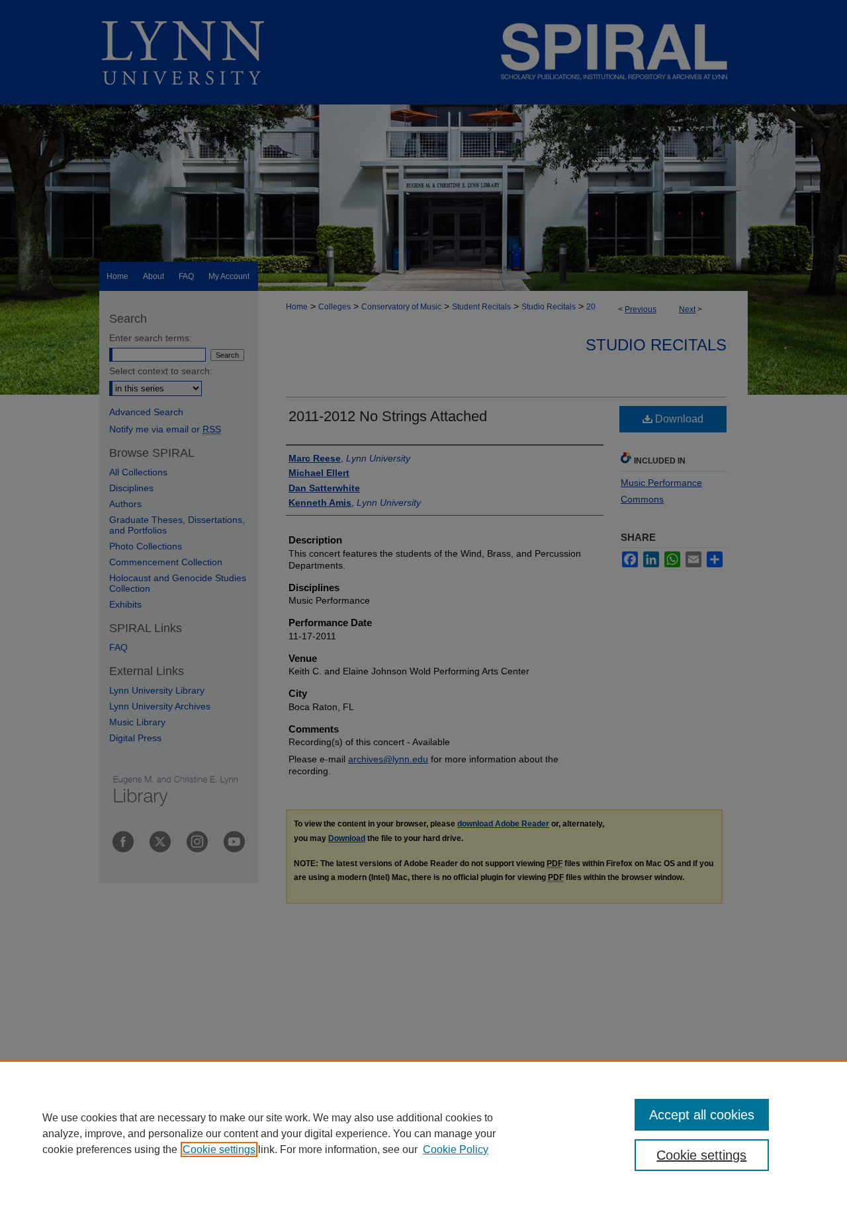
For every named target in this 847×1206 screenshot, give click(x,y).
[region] (423, 1133)
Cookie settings (219, 1149)
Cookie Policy (455, 1149)
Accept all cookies (701, 1114)
